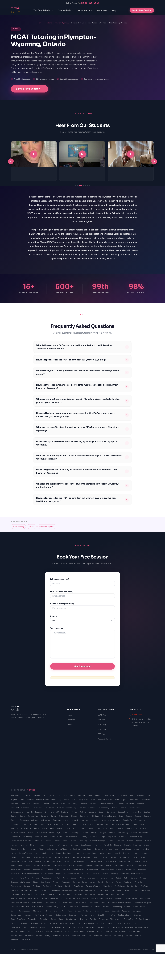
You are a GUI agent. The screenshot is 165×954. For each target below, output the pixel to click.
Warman (68, 931)
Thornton (34, 923)
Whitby (47, 936)
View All (31, 790)
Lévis (94, 853)
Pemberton (128, 882)
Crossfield (15, 824)
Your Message (56, 628)
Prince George (116, 890)
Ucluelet (109, 923)
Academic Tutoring (105, 739)
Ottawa (36, 882)
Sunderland (44, 919)
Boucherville (26, 808)
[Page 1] (75, 185)
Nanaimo (27, 870)
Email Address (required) (61, 591)
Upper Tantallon (55, 927)
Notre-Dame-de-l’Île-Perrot (30, 878)
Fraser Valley (42, 832)
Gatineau (85, 832)
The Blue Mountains (143, 919)
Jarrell (65, 845)
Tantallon (93, 919)
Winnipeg (138, 936)
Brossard (39, 812)
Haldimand (123, 837)
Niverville (96, 874)
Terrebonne (103, 919)
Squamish (27, 915)
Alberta (73, 795)
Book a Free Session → (29, 88)
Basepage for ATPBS (105, 799)
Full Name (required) (59, 579)
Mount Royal (142, 865)
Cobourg (138, 816)
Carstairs (44, 816)
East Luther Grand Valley (120, 824)
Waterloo (100, 931)
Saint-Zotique (81, 903)
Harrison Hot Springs (97, 841)
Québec (136, 890)
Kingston (147, 845)
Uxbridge (66, 927)
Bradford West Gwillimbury (66, 808)
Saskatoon (85, 907)
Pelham (119, 882)
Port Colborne (120, 886)
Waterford (91, 931)
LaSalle (44, 853)
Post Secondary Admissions (84, 890)
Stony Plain (102, 915)
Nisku (88, 874)
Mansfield (75, 857)
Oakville (66, 878)
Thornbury (15, 923)
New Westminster (107, 870)
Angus (132, 795)
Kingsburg (137, 845)
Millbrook (137, 861)
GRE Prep (101, 734)
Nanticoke (49, 870)
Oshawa (134, 878)
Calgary (102, 812)
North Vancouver (137, 874)
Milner (145, 861)
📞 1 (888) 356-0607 (88, 3)
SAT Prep (101, 719)
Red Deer (43, 894)
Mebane (46, 861)
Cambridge (111, 812)
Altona (90, 795)
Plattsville (68, 886)
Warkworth (58, 931)
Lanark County (126, 849)
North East (125, 874)
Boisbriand (130, 804)
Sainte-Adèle (93, 903)
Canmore (14, 816)
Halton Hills (38, 841)
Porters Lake (67, 890)
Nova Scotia (46, 878)
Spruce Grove (16, 915)
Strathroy (137, 915)
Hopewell (14, 845)
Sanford (40, 907)
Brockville (29, 812)
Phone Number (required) (62, 604)
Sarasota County (52, 907)
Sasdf (63, 907)
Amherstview (122, 795)
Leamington (67, 853)
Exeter (105, 828)
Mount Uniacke (16, 870)
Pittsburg (58, 886)
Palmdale (56, 882)
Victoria (31, 931)
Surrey (53, 919)
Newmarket (49, 874)
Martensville (133, 857)
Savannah (107, 907)
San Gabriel (30, 907)
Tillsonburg (53, 923)
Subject (53, 616)
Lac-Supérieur (75, 849)
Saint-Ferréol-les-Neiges (114, 898)
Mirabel (29, 865)
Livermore (126, 853)
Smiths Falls (88, 911)
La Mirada (63, 849)
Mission (37, 865)
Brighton (123, 808)
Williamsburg (118, 936)
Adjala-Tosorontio (39, 795)
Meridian (67, 861)
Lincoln (102, 853)
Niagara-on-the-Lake (76, 874)
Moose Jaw (99, 865)
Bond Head (15, 808)
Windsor (129, 936)
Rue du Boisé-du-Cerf (50, 898)
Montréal (89, 865)
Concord (75, 820)
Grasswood (143, 832)
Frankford (31, 832)
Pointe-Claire (107, 886)
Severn (13, 911)
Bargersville (83, 799)
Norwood (14, 878)
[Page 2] (77, 185)
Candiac (147, 812)
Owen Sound (45, 882)
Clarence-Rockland (109, 816)
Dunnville (82, 824)
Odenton (74, 878)
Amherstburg (110, 795)
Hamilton (48, 841)
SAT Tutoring (96, 907)
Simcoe (78, 911)
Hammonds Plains (61, 841)
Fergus (120, 828)
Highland (139, 841)
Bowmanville (38, 808)
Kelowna (98, 845)
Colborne (14, 820)
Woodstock (15, 940)
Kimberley (118, 845)
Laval (52, 853)
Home (40, 23)
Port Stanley (55, 890)
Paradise (76, 882)
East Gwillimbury (102, 824)
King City (127, 845)
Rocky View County (118, 894)
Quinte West (15, 894)
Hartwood (120, 841)
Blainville (93, 804)
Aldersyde (82, 795)
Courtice (103, 820)
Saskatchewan (73, 907)
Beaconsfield (135, 799)
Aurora (54, 799)
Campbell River (123, 812)
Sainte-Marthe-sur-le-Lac (121, 903)
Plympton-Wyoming (61, 23)
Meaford (38, 861)
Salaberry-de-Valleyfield (142, 903)
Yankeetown (26, 940)
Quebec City (145, 890)
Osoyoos (143, 878)
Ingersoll (41, 845)
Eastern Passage (137, 824)
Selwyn (142, 907)
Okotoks (104, 878)
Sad (62, 898)
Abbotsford (15, 795)
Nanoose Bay (38, 870)
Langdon (137, 849)
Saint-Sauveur (68, 903)
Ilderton (33, 845)
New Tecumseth (93, 870)
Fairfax (113, 828)
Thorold (43, 923)
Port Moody (34, 890)
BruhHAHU (55, 812)
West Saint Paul (134, 931)
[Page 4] (82, 185)
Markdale (113, 857)
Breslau (115, 808)
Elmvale (45, 828)
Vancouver (90, 927)
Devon (56, 824)
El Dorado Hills (26, 828)
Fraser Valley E (55, 832)
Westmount (29, 936)
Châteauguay (64, 816)
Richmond (79, 894)
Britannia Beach (135, 808)
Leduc (77, 853)
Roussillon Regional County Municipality (25, 898)
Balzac (74, 799)
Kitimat (41, 849)
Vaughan (14, 931)
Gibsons (112, 832)
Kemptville (108, 845)
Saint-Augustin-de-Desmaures (77, 898)
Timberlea (63, 923)
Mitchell (72, 865)
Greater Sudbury (56, 837)
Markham (122, 857)
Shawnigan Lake (25, 911)
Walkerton (40, 931)
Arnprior (14, 799)
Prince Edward (103, 890)
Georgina (103, 832)
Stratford (112, 915)
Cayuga (54, 816)
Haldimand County (135, 837)
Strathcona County (125, 915)
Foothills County (132, 828)
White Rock (76, 936)
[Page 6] (87, 185)
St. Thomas (83, 915)
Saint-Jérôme (37, 903)
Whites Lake (87, 936)
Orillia (126, 878)
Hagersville (112, 837)
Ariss (149, 795)
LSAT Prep (102, 715)
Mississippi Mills (60, 865)
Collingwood (46, 820)
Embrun (67, 828)
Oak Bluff (56, 878)
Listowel (117, 853)
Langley (14, 853)
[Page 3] (79, 185)
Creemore (142, 820)
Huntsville (24, 845)
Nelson (58, 870)
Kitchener (33, 849)
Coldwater (35, 820)
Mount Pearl (131, 865)
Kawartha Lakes (87, 845)
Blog (114, 10)
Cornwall (93, 820)
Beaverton (37, 804)
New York (119, 870)
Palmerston (66, 882)
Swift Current (71, 919)
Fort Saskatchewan (18, 832)
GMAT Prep (102, 729)
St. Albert (49, 915)
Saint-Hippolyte (132, 898)
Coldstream (24, 820)
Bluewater (120, 804)
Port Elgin (14, 890)
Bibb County (72, 804)
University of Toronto (18, 927)
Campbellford (136, 812)
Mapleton (96, 857)
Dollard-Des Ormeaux (69, 824)
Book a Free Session (141, 10)
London (135, 853)
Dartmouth (33, 824)
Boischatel (141, 804)
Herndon (130, 841)
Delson (42, 824)
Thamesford (128, 919)
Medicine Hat (56, 861)
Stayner (92, 915)
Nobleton (105, 874)
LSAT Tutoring (25, 857)
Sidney (70, 911)
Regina (51, 894)
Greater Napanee (41, 837)
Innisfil (58, 845)
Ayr (60, 799)
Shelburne (37, 911)
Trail (79, 923)
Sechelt (127, 907)
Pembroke (138, 882)
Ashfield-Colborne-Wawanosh (38, 799)
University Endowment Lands (125, 923)
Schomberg (117, 907)
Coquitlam (84, 820)
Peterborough (16, 886)
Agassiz (51, 795)
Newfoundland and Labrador (32, 874)
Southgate (116, 911)
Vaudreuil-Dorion (103, 927)
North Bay (114, 874)
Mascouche (15, 861)
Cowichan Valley (114, 820)
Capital (23, 816)
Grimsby (84, 837)
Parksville (110, 882)
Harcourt (73, 841)
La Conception (52, 849)
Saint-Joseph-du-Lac (53, 903)
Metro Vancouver (96, 861)
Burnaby (75, 812)
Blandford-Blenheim (106, 804)
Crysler (24, 824)
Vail (73, 927)
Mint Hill (21, 865)
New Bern (67, 870)
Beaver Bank (26, 804)
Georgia (94, 832)
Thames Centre (116, 919)
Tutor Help (100, 923)
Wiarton (108, 936)
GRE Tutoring (27, 837)
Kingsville (14, 849)
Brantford (92, 808)
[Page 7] (89, 185)
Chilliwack (96, 816)
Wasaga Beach (79, 931)
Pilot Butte (37, 886)
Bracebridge (49, 808)
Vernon (22, 931)
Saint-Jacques (145, 898)
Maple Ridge (85, 857)
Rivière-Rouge (103, 894)
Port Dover (144, 886)
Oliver (111, 878)
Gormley (134, 832)
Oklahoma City (93, 878)
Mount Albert (120, 865)
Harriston (111, 841)
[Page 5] (85, 185)
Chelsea (74, 816)
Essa (91, 828)
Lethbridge (86, 853)
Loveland (14, 857)
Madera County (38, 857)
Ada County (26, 795)
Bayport (124, 799)
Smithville (99, 911)
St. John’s (72, 915)
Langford (146, 849)
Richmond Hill (90, 894)
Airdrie (59, 795)
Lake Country (88, 849)
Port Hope (24, 890)
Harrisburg (83, 841)
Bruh (47, 812)
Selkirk (135, 907)
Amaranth (99, 795)
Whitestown (98, 936)
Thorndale (25, 923)
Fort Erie (143, 828)
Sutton (61, 919)
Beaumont (15, 804)
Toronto (72, 923)
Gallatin (66, 832)
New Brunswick (78, 870)
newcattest (15, 874)
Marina (104, 857)
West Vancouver (17, 936)
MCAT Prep (102, 724)
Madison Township (53, 857)
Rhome (70, 894)
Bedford (46, 804)
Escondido (83, 828)
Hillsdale (148, 841)
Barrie (93, 799)
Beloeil (63, 804)
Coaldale (129, 816)
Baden (66, 799)
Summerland (33, 919)
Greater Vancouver (71, 837)
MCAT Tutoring (18, 527)
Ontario (32, 527)
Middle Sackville (111, 861)
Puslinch (127, 890)
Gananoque (75, 832)
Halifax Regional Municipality (21, 841)
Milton (13, 865)
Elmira (36, 828)
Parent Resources (89, 882)
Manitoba (65, 857)
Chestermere (85, 816)
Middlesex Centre (125, 861)
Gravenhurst (15, 837)
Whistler (39, 936)
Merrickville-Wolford (80, 861)
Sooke (107, 911)
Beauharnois (146, 799)
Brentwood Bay (103, 808)
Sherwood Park (59, 911)
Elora (52, 828)
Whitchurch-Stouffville (61, 936)
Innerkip (50, 845)
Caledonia (93, 812)
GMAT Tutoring (123, 832)
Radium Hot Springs (29, 894)
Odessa (83, 878)
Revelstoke (61, 894)
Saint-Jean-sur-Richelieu (20, 903)
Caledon (83, 812)
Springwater (137, 911)
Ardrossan (141, 795)
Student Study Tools (18, 919)
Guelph (102, 837)
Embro (59, 828)
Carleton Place (33, 816)
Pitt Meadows (48, 886)
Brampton (82, 808)
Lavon (58, 853)
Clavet (121, 816)
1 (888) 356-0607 (138, 714)
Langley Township (25, 853)
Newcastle (142, 870)
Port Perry (45, 890)
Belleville (54, 804)
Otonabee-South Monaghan (21, 882)
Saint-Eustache (97, 898)
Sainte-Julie (105, 903)
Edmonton (15, 828)
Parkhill (101, 882)
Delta (49, 824)
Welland (109, 931)
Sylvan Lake (83, 919)
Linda (109, 853)
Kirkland (23, 849)
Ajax (66, 795)
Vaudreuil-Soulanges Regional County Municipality (130, 927)
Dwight (91, 824)
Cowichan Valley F (129, 820)
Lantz (37, 853)
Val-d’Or (81, 927)
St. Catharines (61, 915)
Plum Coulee (79, 886)
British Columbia (17, 812)
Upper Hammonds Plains (37, 927)
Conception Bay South (61, 820)
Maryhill (142, 857)
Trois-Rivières (89, 923)
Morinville (109, 865)
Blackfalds (84, 804)
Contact (70, 724)
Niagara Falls (61, 874)
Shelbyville (47, 911)
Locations (102, 10)
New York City (131, 870)
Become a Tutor (85, 10)
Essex (98, 828)
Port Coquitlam (132, 886)
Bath (117, 799)
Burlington (65, 812)
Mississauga (47, 865)
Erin (74, 828)
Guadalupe (94, 837)
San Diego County (17, 907)
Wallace (49, 931)
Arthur (22, 799)
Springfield (126, 911)
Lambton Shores (112, 849)
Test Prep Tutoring (42, 10)
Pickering (27, 886)
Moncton (80, 865)
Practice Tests (64, 10)
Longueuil (144, 853)
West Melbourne (120, 931)
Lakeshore (99, 849)
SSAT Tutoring (39, 915)
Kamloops (74, 845)
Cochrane (147, 816)
